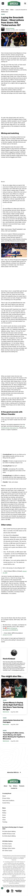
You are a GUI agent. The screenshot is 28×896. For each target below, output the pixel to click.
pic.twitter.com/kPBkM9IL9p (10, 630)
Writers (15, 786)
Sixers (3, 14)
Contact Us (14, 788)
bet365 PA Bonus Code (8, 833)
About (5, 786)
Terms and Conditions (8, 800)
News (4, 808)
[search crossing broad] (25, 3)
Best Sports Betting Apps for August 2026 (12, 828)
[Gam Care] (12, 891)
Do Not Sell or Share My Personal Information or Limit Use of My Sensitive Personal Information (14, 886)
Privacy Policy (6, 798)
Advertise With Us (13, 772)
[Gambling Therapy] (18, 891)
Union (4, 819)
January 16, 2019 (7, 634)
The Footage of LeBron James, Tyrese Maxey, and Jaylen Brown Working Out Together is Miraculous (14, 736)
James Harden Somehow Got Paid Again (13, 721)
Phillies (4, 813)
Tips (10, 786)
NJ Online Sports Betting (9, 836)
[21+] (7, 891)
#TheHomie (14, 628)
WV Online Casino (7, 850)
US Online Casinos (7, 841)
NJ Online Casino (7, 846)
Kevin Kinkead (10, 28)
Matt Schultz (6, 711)
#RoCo (9, 628)
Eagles (4, 810)
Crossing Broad (6, 793)
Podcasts (21, 786)
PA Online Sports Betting (9, 831)
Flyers (4, 817)
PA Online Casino (7, 843)
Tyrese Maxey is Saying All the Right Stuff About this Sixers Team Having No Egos (13, 706)
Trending (4, 822)
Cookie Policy (6, 803)
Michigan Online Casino (8, 848)
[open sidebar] (3, 3)
